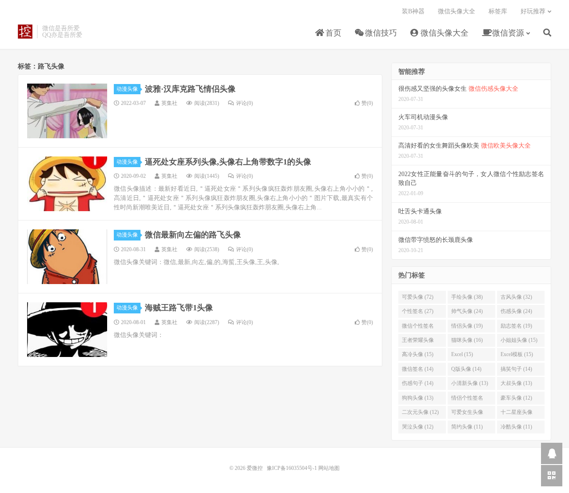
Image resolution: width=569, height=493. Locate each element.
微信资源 (507, 32)
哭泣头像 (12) (417, 427)
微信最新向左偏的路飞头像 (193, 234)
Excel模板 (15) (517, 354)
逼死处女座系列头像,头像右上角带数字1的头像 (228, 161)
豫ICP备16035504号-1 (292, 468)
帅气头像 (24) (467, 311)
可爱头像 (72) (417, 297)
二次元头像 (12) (420, 412)
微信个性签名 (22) (418, 328)
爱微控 (25, 31)
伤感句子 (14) (417, 383)
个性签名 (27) (417, 311)
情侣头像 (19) (467, 326)
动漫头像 (127, 89)
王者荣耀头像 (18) (418, 342)
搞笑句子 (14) (516, 369)
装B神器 (413, 11)
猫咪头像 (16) (467, 340)
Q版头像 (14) (466, 369)
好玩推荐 (533, 11)
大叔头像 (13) (516, 383)
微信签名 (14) (417, 369)
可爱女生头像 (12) (467, 414)
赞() (367, 103)
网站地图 (329, 468)
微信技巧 (380, 32)
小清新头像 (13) (469, 383)
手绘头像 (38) (467, 297)
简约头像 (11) (467, 427)
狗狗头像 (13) (417, 398)
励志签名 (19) (516, 326)
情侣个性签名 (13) (467, 400)
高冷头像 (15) (417, 354)
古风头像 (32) (516, 297)
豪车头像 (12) (516, 398)
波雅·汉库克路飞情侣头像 (190, 88)
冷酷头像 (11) (516, 427)
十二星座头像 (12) (517, 414)
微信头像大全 (443, 32)
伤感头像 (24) (516, 311)
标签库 (498, 11)
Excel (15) (462, 354)
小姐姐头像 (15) (519, 340)
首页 (332, 32)
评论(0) (244, 103)
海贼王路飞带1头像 (179, 307)
